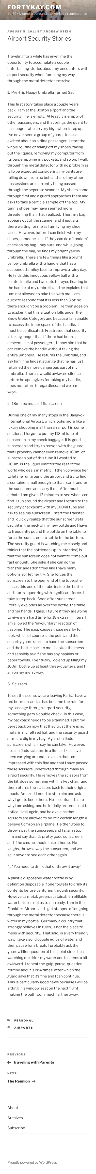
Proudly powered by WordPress (32, 1162)
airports (23, 1027)
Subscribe (16, 1128)
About (12, 1108)
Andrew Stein (57, 31)
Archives (15, 1118)
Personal (24, 1020)
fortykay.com (34, 7)
